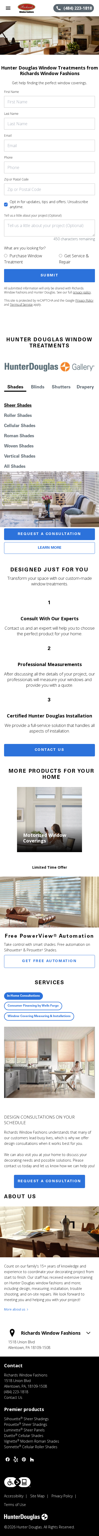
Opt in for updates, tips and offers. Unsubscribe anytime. (49, 204)
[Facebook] (7, 1459)
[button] (8, 8)
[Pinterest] (23, 1459)
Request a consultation (49, 1181)
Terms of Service (21, 304)
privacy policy (82, 292)
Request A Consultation (49, 534)
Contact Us (49, 750)
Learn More (49, 548)
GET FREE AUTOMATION (49, 961)
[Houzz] (32, 1459)
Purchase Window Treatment (23, 259)
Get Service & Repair (74, 259)
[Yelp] (15, 1459)
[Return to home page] (31, 8)
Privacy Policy (84, 300)
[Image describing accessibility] (17, 1482)
